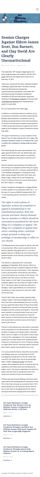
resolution (5, 265)
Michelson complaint (19, 99)
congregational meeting (9, 102)
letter (3, 77)
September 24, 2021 (8, 65)
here (26, 109)
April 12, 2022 (9, 457)
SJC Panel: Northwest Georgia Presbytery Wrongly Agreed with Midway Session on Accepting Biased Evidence (18, 450)
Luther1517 (23, 65)
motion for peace (18, 362)
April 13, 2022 (9, 435)
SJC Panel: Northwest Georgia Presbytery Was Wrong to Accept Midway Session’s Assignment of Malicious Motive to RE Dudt (17, 406)
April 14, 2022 (9, 412)
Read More (6, 416)
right (29, 187)
